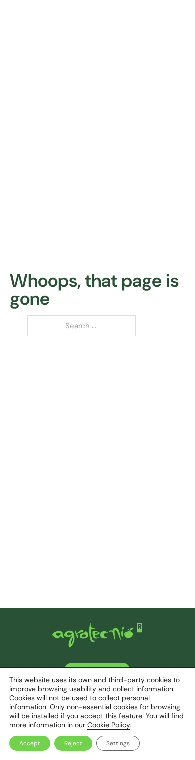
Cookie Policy (109, 724)
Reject (73, 743)
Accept (30, 743)
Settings (118, 743)
